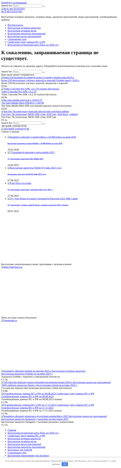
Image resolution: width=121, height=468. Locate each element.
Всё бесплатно (15, 25)
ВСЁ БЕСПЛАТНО (11, 11)
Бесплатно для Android (20, 450)
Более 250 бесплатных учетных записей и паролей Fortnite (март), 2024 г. (40, 80)
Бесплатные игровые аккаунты (24, 28)
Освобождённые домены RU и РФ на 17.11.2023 (27, 407)
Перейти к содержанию (14, 2)
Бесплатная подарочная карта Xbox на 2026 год (33, 45)
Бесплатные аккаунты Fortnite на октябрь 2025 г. (27, 374)
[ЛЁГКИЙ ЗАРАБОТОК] (15, 129)
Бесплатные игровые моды (22, 30)
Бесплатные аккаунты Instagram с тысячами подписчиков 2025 (34, 419)
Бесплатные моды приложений (24, 36)
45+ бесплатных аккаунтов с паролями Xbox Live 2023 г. (30, 189)
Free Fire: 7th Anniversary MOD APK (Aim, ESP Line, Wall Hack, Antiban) (39, 114)
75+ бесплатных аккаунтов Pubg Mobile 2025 (25, 159)
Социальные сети (17, 39)
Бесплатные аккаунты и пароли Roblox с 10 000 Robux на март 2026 (35, 143)
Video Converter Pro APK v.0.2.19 (18, 91)
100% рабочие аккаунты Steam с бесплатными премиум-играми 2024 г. (39, 385)
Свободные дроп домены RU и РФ (26, 42)
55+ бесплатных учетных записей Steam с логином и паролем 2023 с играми (38, 205)
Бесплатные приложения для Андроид (28, 455)
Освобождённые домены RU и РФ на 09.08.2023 (27, 396)
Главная (12, 430)
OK (64, 464)
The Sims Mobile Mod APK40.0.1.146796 (22, 103)
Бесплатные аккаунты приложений (26, 33)
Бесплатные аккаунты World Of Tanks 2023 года (27, 174)
